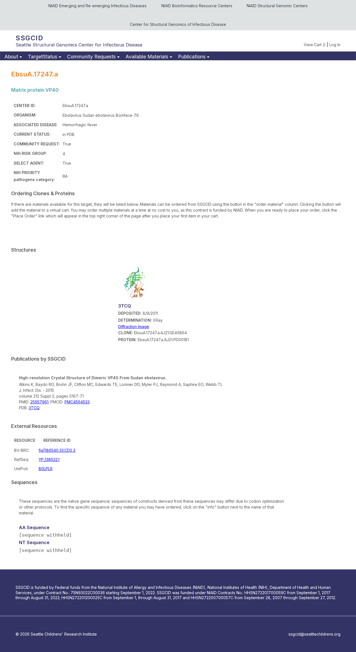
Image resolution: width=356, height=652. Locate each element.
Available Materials (146, 57)
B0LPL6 (46, 468)
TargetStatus (42, 57)
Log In (334, 44)
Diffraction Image (133, 326)
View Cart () (315, 44)
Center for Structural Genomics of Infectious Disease (178, 24)
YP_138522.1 (49, 459)
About (11, 57)
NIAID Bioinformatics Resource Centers (196, 5)
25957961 (39, 402)
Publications (192, 57)
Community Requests (91, 57)
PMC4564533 (77, 402)
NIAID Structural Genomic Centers (277, 5)
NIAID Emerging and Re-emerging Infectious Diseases (97, 5)
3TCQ (34, 407)
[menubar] (178, 55)
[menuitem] (12, 56)
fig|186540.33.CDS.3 (57, 450)
